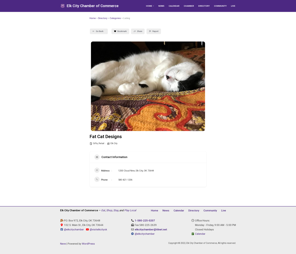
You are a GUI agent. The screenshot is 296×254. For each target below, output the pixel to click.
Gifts (95, 143)
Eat (103, 210)
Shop (109, 210)
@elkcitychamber (74, 229)
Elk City (114, 143)
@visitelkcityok (98, 229)
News (161, 6)
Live (233, 6)
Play (126, 210)
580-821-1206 (125, 179)
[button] (153, 5)
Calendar (174, 6)
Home (93, 18)
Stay (115, 210)
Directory (204, 6)
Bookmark (122, 31)
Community (220, 6)
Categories (115, 18)
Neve (63, 243)
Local (133, 210)
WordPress (88, 243)
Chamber (189, 6)
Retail (101, 143)
